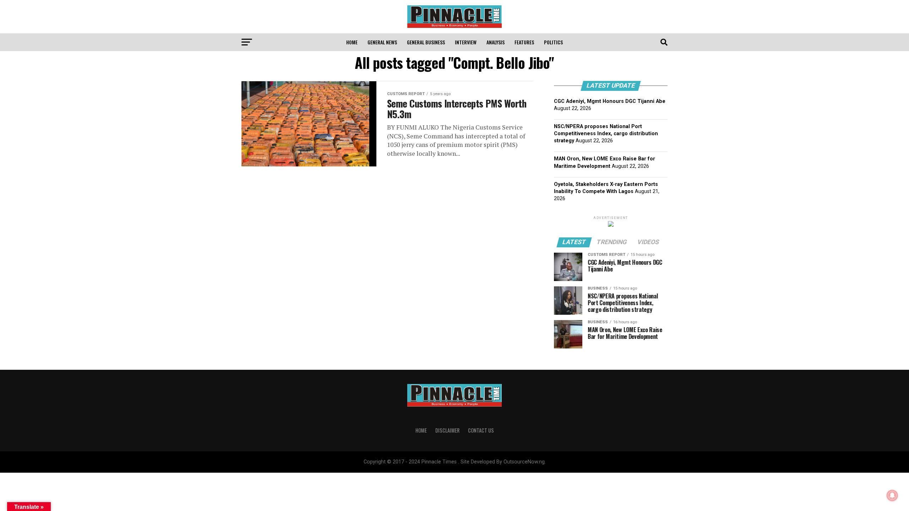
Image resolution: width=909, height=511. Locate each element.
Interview (466, 42)
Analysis (495, 42)
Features (524, 42)
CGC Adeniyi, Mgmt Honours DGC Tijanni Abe (609, 101)
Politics (553, 42)
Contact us (481, 430)
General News (382, 42)
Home (352, 42)
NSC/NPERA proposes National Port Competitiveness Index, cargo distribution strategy (606, 133)
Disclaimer (447, 430)
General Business (426, 42)
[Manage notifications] (892, 495)
